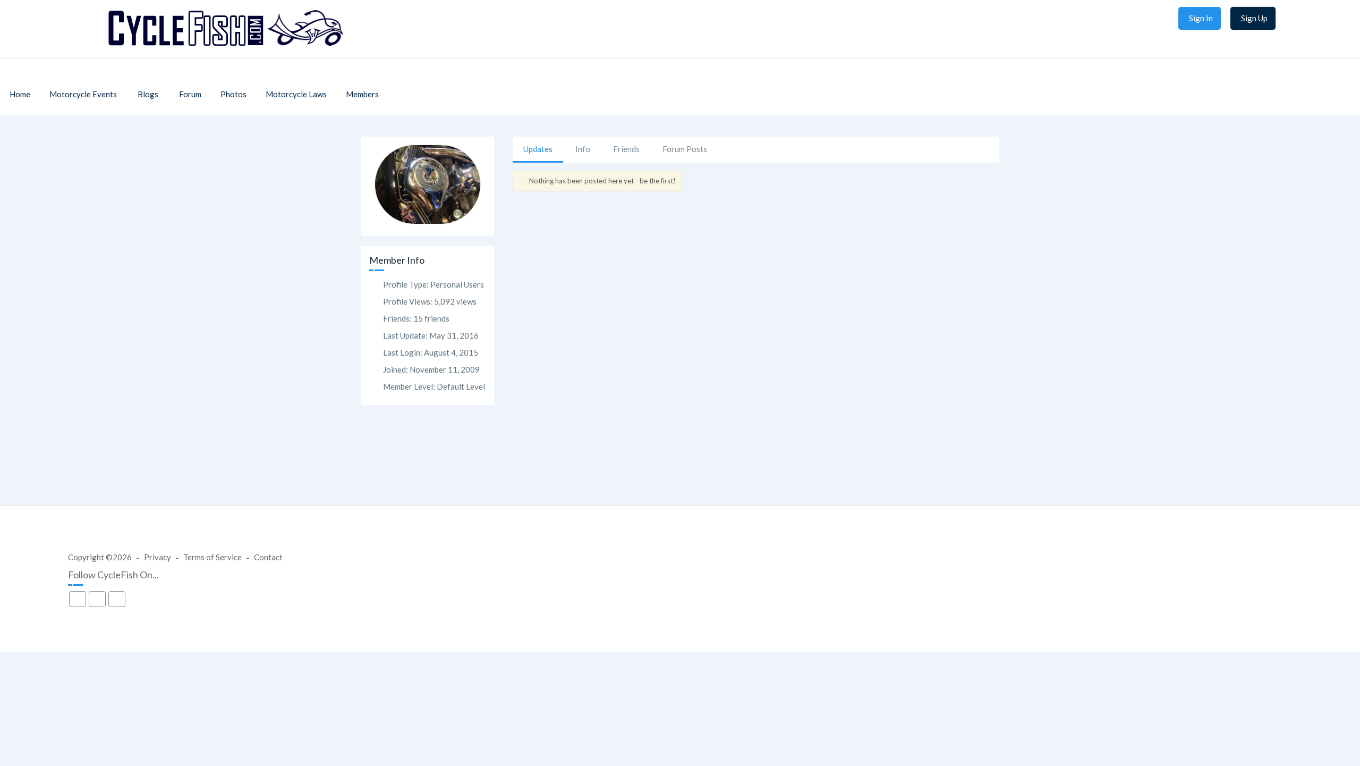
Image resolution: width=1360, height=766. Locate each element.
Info (582, 149)
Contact (268, 557)
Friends (626, 149)
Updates (537, 149)
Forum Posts (684, 149)
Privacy (157, 557)
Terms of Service (212, 557)
